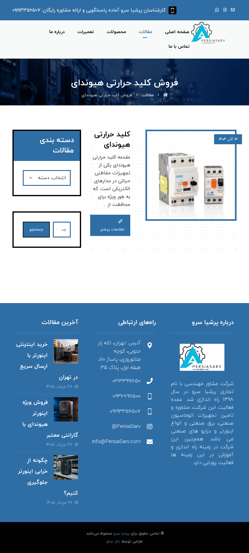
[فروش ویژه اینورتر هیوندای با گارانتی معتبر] (66, 409)
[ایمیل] (233, 10)
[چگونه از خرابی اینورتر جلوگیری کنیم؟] (66, 467)
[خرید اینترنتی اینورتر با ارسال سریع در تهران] (66, 351)
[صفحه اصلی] (165, 95)
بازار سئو (113, 541)
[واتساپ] (217, 10)
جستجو (36, 229)
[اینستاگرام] (225, 10)
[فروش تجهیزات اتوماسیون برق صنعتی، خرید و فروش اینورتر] (209, 33)
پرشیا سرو (121, 533)
